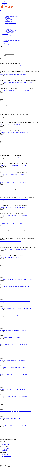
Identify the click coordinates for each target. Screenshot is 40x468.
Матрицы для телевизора (9, 29)
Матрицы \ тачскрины (8, 35)
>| (2, 437)
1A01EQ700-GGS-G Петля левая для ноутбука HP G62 (10, 124)
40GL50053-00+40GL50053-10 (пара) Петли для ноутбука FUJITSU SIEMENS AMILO (15, 411)
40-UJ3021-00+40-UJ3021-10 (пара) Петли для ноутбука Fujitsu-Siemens (13, 223)
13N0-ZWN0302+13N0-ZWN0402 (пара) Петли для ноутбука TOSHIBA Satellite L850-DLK (16, 116)
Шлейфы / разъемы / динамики (10, 23)
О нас (3, 443)
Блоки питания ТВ (8, 27)
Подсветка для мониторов (9, 39)
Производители (5, 454)
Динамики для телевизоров (9, 28)
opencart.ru (10, 465)
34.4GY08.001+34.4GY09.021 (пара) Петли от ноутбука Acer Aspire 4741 (13, 182)
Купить (1, 58)
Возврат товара (5, 449)
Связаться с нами (5, 448)
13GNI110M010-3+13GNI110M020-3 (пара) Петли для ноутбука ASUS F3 (13, 74)
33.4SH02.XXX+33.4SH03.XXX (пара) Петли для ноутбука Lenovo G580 (13, 140)
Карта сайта (4, 450)
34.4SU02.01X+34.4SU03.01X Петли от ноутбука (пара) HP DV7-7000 (12, 207)
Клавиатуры (7, 17)
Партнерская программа (6, 456)
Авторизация (4, 4)
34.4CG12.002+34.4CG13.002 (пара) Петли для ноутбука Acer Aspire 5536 (13, 165)
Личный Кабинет (5, 461)
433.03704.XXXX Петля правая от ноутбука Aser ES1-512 (10, 241)
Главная (3, 1)
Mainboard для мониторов (9, 37)
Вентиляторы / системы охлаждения (11, 16)
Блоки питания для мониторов (10, 38)
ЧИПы (6, 22)
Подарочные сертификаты (7, 455)
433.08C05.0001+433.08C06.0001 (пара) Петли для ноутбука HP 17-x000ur (13, 249)
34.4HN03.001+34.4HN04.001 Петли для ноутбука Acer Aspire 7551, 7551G (13, 374)
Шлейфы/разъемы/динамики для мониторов (12, 40)
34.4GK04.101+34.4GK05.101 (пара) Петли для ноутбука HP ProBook (12, 174)
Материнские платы (8, 19)
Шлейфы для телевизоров (9, 32)
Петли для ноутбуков (8, 21)
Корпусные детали (8, 18)
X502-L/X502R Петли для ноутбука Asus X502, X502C (10, 56)
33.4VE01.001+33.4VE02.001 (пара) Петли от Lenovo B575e (11, 337)
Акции (3, 457)
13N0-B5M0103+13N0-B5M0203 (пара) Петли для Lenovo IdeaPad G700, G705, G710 (15, 301)
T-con (6, 26)
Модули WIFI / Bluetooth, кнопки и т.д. (11, 30)
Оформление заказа (5, 2)
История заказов (5, 462)
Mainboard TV (7, 25)
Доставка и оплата (5, 444)
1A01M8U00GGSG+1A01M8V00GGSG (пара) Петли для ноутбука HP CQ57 (14, 132)
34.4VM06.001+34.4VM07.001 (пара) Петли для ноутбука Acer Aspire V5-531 (14, 215)
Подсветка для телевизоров (9, 31)
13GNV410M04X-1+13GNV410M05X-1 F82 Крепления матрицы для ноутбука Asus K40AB (16, 82)
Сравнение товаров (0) (4, 51)
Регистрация (4, 3)
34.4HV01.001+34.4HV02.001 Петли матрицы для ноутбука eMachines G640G (14, 199)
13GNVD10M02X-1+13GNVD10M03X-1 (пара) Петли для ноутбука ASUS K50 (14, 90)
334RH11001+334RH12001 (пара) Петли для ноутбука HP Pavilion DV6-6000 (13, 157)
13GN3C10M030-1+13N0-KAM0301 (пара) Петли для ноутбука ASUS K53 (13, 65)
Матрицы (6, 20)
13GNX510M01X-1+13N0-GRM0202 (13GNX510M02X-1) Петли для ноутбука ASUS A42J (16, 98)
